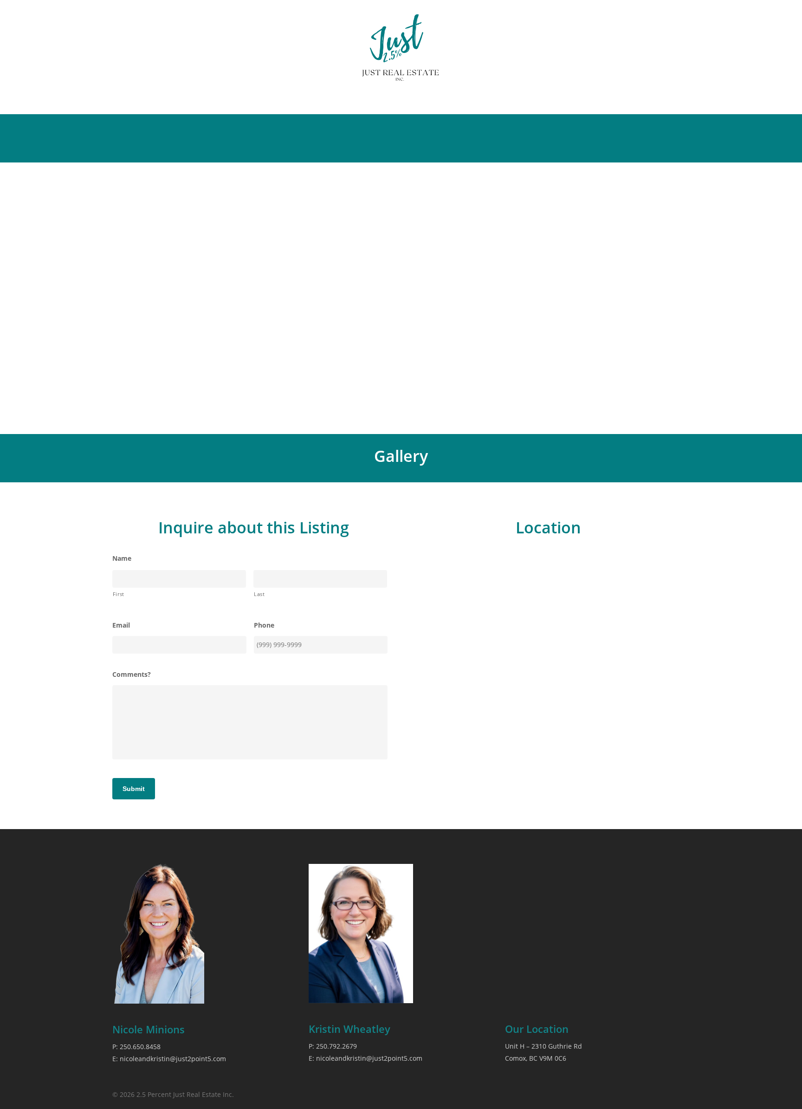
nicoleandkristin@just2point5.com (173, 1058)
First (118, 593)
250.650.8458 (140, 1046)
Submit (134, 788)
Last (259, 593)
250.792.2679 (336, 1046)
